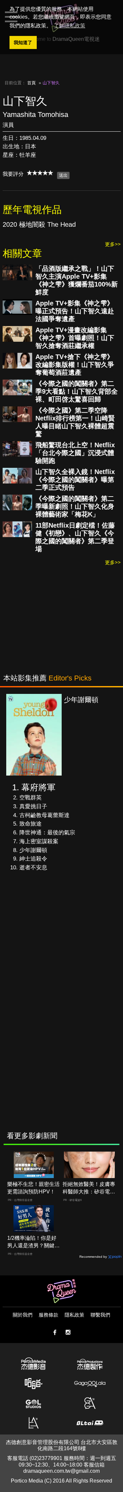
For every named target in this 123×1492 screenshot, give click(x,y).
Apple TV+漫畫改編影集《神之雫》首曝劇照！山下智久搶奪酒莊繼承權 (74, 337)
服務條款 (48, 1315)
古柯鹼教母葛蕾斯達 (44, 815)
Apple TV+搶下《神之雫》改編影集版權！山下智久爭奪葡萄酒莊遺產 (74, 364)
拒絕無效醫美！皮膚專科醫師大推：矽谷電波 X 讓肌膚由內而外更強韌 (89, 1188)
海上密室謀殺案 (38, 841)
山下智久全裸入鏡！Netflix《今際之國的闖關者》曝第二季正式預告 (75, 479)
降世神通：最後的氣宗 (47, 832)
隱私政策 (74, 1315)
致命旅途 (30, 824)
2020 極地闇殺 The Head (39, 224)
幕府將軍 (38, 787)
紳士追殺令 (33, 859)
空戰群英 (30, 798)
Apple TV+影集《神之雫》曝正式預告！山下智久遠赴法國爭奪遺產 (74, 311)
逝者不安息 (33, 867)
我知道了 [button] (23, 42)
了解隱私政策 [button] (69, 25)
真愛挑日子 (33, 806)
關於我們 (22, 1315)
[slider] (40, 172)
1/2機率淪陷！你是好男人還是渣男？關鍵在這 (33, 1242)
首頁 (31, 82)
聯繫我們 (100, 1315)
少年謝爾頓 (33, 850)
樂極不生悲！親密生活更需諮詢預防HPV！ (33, 1187)
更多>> (113, 244)
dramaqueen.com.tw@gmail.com (61, 1471)
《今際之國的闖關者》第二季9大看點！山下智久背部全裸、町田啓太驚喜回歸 (76, 391)
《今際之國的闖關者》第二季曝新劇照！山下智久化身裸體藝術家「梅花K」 (74, 506)
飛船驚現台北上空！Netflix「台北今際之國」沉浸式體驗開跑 (75, 452)
